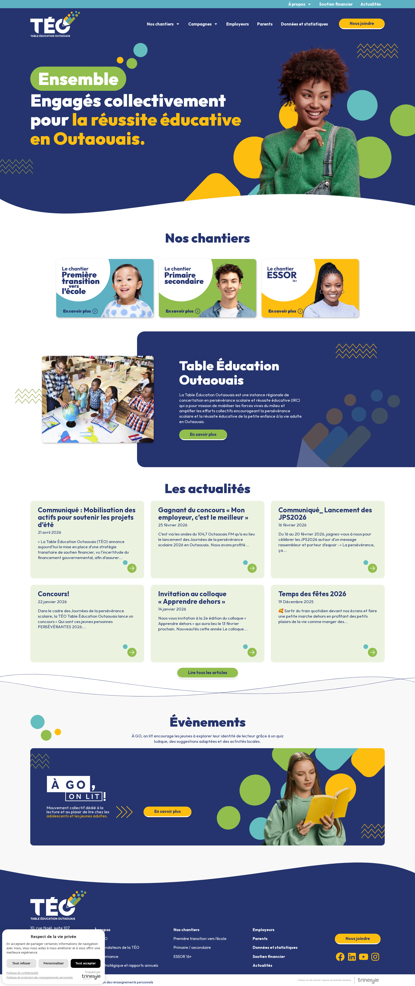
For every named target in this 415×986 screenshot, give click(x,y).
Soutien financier (336, 4)
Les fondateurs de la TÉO (116, 947)
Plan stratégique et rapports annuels (126, 965)
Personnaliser (53, 963)
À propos (296, 4)
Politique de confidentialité (22, 973)
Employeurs (237, 24)
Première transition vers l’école (200, 938)
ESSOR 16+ (183, 956)
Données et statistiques (304, 24)
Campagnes (200, 24)
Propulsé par (93, 972)
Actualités (371, 4)
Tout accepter (85, 963)
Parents (265, 24)
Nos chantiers (160, 24)
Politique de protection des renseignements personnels (112, 982)
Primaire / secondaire (192, 947)
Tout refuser (21, 963)
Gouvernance (106, 956)
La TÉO (101, 938)
